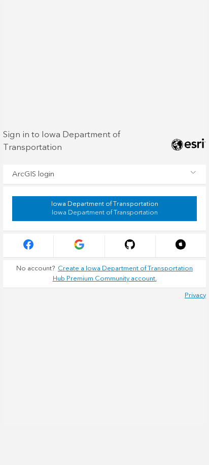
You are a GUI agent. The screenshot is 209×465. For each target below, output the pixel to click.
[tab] (104, 174)
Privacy (195, 295)
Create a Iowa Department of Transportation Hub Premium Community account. (123, 273)
